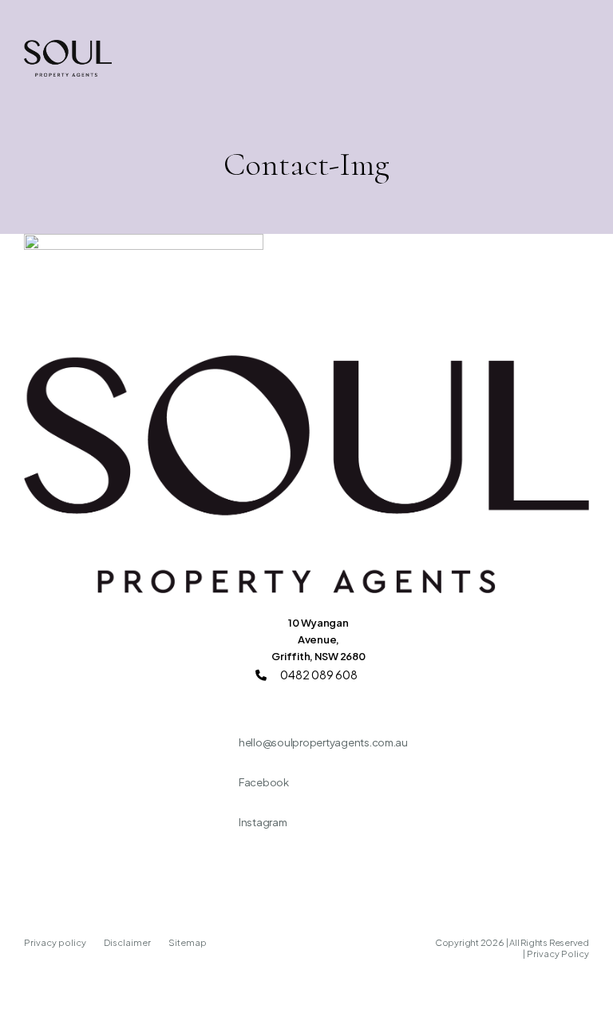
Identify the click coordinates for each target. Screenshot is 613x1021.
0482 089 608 (318, 674)
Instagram (263, 822)
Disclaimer (128, 942)
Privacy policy (56, 942)
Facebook (264, 782)
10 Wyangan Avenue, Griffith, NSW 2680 (318, 639)
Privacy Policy (558, 953)
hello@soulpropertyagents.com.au (323, 742)
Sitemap (187, 942)
